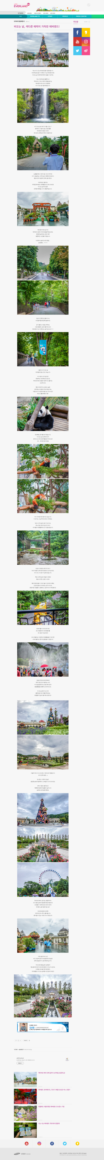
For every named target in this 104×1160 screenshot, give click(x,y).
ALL (20, 16)
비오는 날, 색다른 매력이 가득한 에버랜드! (37, 26)
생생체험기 (21, 1049)
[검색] (88, 4)
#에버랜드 (29, 13)
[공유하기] (18, 1040)
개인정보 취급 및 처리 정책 (74, 1153)
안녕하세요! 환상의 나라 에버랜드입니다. (26, 1060)
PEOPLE (65, 16)
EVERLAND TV (35, 16)
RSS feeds (83, 1153)
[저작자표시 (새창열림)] (29, 1040)
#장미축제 (45, 13)
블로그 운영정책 (63, 1153)
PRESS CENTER (81, 16)
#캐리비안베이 (37, 13)
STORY (50, 16)
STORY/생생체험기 (19, 21)
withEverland (20, 1058)
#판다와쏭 (52, 13)
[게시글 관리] (20, 1040)
